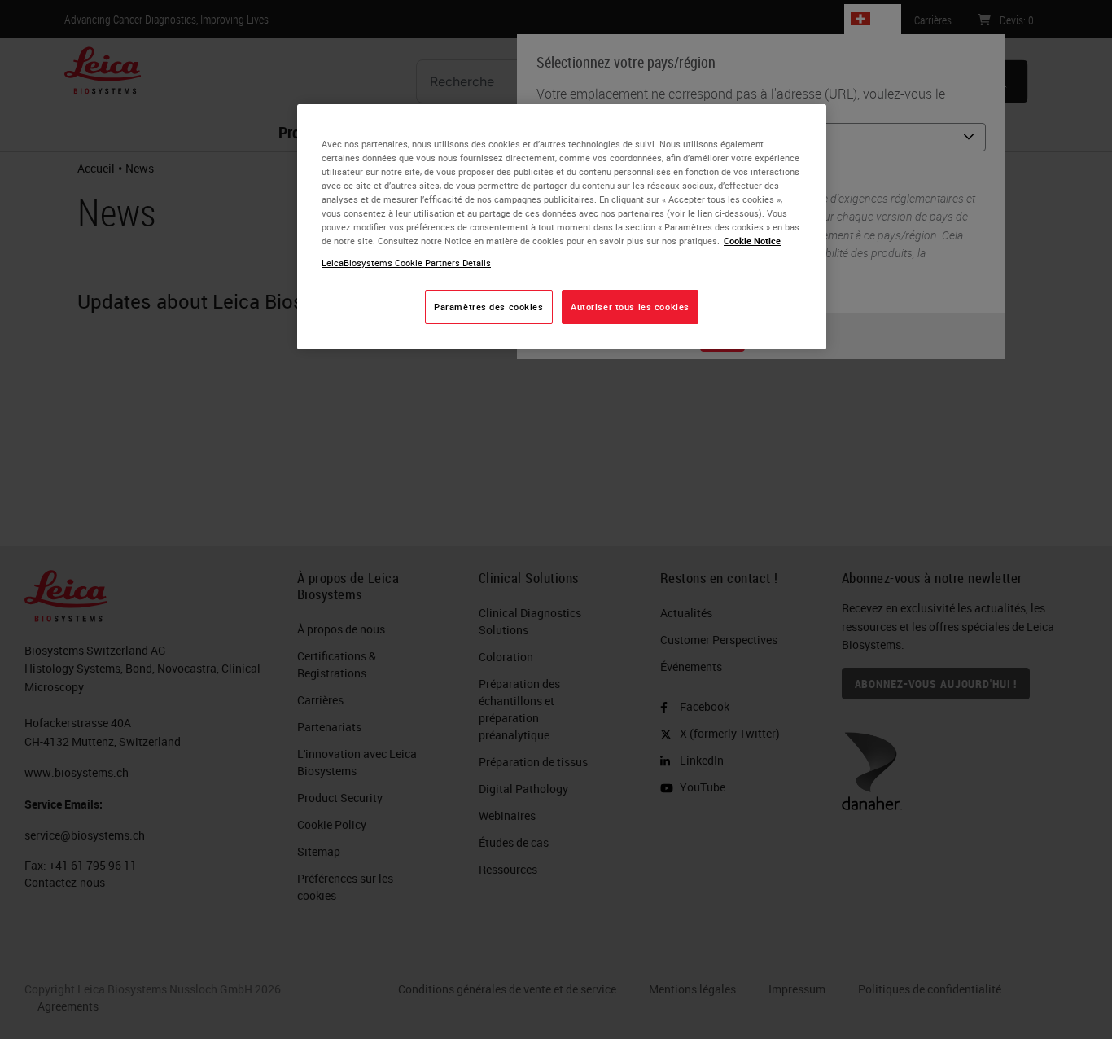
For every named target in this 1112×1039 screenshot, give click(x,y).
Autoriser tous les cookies (630, 306)
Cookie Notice (752, 241)
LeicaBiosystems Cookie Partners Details (406, 262)
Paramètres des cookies (489, 306)
